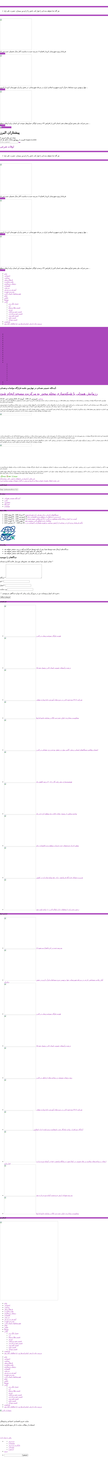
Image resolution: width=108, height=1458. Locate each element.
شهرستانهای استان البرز (12, 294)
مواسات (7, 506)
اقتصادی (7, 286)
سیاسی (6, 278)
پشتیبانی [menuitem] (11, 1447)
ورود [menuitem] (5, 1451)
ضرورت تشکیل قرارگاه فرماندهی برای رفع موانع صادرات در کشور (59, 877)
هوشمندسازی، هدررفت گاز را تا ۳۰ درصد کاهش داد (54, 782)
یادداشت (7, 322)
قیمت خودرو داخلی (15, 312)
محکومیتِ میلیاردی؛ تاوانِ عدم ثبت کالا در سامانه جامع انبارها (57, 718)
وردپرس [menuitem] (11, 1441)
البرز (5, 500)
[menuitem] (56, 1455)
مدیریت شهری (9, 292)
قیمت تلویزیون (13, 316)
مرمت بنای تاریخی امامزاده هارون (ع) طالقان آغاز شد (23, 324)
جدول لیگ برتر (13, 304)
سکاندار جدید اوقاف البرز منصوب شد (38, 521)
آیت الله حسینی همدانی (12, 498)
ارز (9, 306)
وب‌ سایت (3, 589)
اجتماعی (7, 276)
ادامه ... (2, 53)
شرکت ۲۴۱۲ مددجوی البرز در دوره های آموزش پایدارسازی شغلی (59, 700)
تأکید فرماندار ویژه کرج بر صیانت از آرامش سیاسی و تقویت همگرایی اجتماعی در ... (54, 523)
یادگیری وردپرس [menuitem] (14, 1445)
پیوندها (6, 300)
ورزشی (6, 288)
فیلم (5, 296)
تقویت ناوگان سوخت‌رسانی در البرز (48, 636)
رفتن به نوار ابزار (6, 1438)
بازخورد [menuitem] (11, 1449)
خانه (5, 274)
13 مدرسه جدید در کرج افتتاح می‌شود (49, 948)
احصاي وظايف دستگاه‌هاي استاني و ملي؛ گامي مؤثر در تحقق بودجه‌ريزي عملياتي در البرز (67, 750)
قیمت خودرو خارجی (15, 314)
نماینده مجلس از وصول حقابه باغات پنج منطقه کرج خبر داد (56, 814)
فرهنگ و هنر (8, 280)
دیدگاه (2, 578)
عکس (6, 298)
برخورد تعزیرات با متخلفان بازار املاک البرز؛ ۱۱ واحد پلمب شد (57, 909)
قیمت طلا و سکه (14, 308)
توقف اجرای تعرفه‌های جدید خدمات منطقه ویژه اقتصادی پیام (57, 846)
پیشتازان (7, 502)
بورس (10, 310)
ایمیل (2, 585)
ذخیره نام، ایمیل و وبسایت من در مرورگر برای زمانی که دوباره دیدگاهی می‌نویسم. (31, 593)
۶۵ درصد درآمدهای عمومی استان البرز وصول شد (53, 668)
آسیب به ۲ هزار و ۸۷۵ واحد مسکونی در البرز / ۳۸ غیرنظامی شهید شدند (52, 519)
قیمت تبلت (12, 318)
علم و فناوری (9, 282)
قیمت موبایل (12, 320)
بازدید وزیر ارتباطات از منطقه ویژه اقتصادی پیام (44, 517)
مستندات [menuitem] (11, 1443)
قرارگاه (6, 504)
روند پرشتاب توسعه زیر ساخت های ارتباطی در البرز (54, 1078)
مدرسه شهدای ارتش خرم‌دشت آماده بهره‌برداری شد (54, 1195)
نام (1, 581)
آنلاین (6, 302)
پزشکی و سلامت (10, 284)
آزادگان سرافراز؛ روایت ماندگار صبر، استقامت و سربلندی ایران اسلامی (58, 1129)
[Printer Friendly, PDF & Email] (9, 476)
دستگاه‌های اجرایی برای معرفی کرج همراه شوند (42, 515)
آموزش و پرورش (10, 290)
